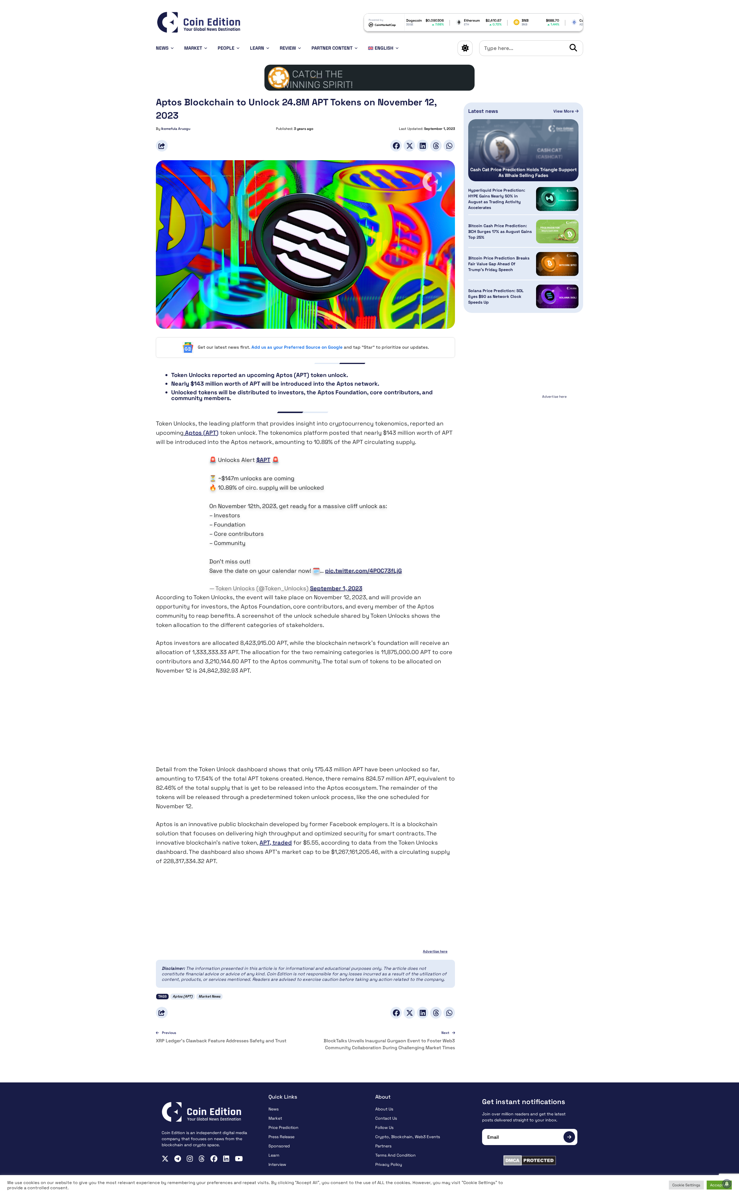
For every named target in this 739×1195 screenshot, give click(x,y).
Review (288, 48)
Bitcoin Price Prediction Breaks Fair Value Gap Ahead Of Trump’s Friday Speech (498, 264)
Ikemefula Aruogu (175, 128)
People (226, 48)
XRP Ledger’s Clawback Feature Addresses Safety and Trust (221, 1041)
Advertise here (435, 951)
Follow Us (384, 1127)
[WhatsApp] (449, 146)
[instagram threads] (202, 1158)
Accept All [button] (719, 1185)
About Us (384, 1109)
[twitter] (165, 1158)
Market (193, 48)
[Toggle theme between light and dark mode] (465, 48)
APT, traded (276, 842)
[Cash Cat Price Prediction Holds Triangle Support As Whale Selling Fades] (523, 150)
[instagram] (190, 1158)
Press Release (281, 1136)
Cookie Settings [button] (686, 1185)
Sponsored (279, 1146)
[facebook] (213, 1158)
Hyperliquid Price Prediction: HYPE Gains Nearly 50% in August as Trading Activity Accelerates (496, 199)
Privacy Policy (388, 1164)
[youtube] (239, 1158)
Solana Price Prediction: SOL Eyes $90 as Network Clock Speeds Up (496, 296)
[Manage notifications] (726, 1183)
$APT (263, 460)
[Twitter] (409, 146)
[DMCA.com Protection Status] (529, 1160)
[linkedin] (226, 1158)
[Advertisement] (305, 724)
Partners (383, 1146)
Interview (277, 1164)
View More (564, 111)
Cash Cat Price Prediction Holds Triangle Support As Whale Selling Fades (523, 172)
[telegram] (177, 1158)
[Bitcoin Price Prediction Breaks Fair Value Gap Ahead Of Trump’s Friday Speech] (557, 264)
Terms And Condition (395, 1155)
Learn (257, 48)
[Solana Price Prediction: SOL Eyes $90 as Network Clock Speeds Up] (557, 297)
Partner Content (331, 48)
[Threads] (436, 146)
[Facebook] (396, 146)
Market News (209, 996)
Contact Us (386, 1118)
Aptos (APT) (201, 432)
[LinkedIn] (422, 146)
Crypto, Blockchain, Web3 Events (407, 1136)
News (162, 48)
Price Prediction (283, 1127)
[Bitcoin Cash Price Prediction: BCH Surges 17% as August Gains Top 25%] (557, 232)
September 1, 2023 (336, 588)
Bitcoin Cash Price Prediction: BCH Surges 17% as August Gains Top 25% (500, 231)
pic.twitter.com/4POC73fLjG (363, 570)
